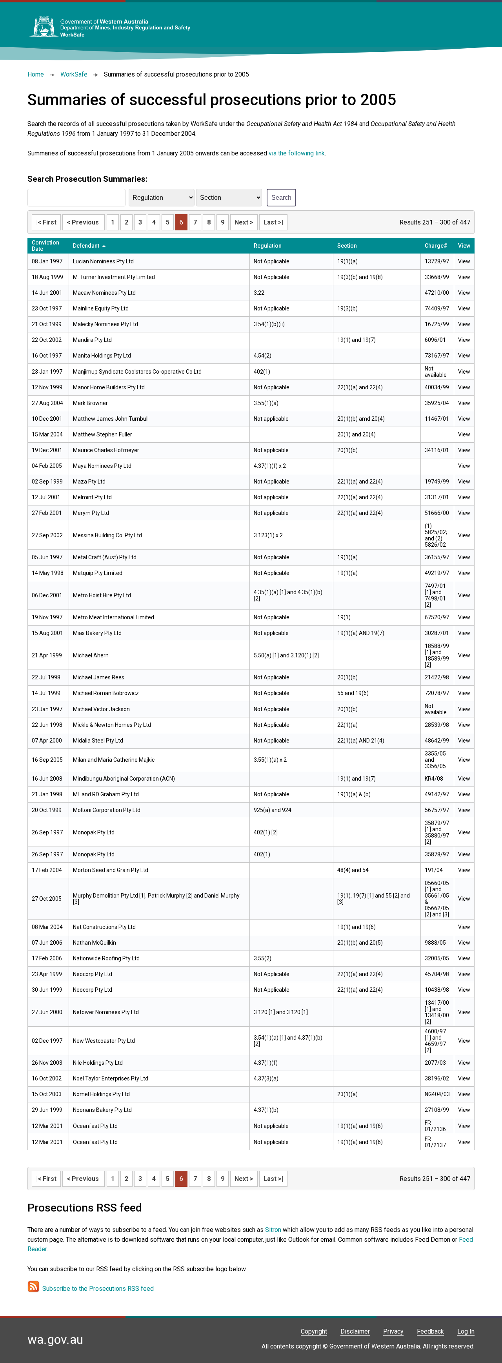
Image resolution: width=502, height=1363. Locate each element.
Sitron (274, 1229)
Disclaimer (355, 1331)
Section (347, 246)
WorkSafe (73, 74)
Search (281, 197)
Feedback (430, 1331)
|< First (46, 222)
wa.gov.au (55, 1339)
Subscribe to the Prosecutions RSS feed (98, 1288)
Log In (466, 1331)
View (464, 261)
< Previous (83, 222)
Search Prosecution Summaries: (87, 179)
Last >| (273, 222)
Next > (244, 222)
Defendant (86, 246)
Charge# (436, 246)
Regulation (268, 246)
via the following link (297, 153)
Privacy (393, 1331)
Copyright (314, 1331)
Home (35, 74)
